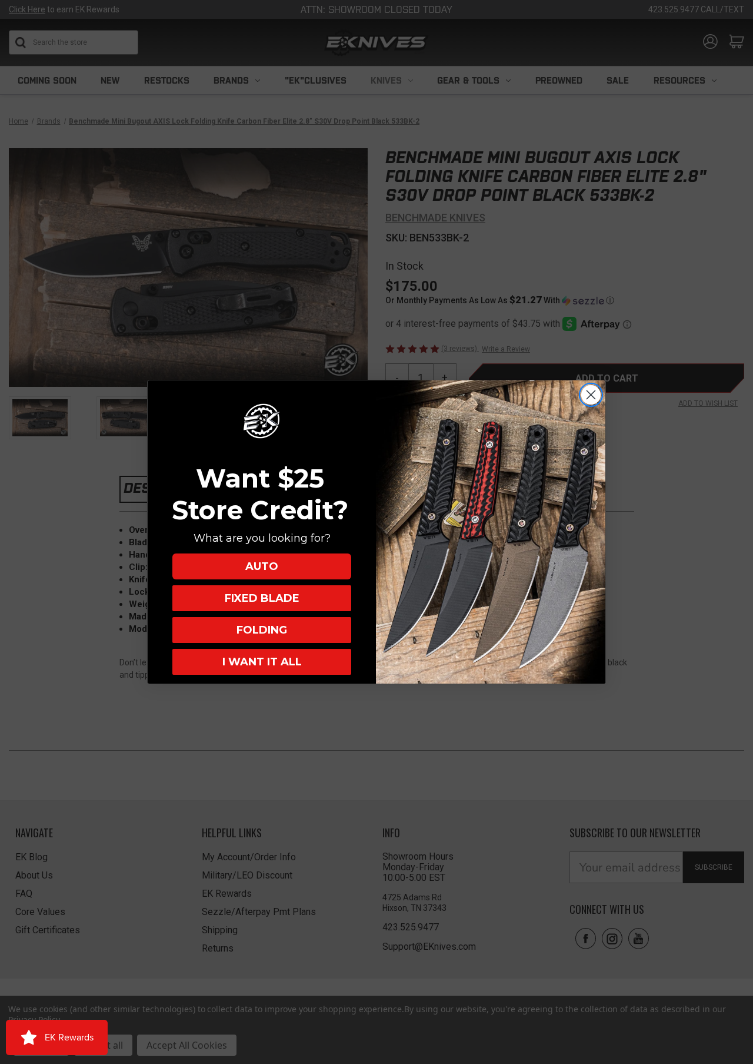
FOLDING (261, 630)
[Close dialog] (591, 395)
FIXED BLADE (262, 598)
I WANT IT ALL (262, 661)
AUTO (261, 566)
